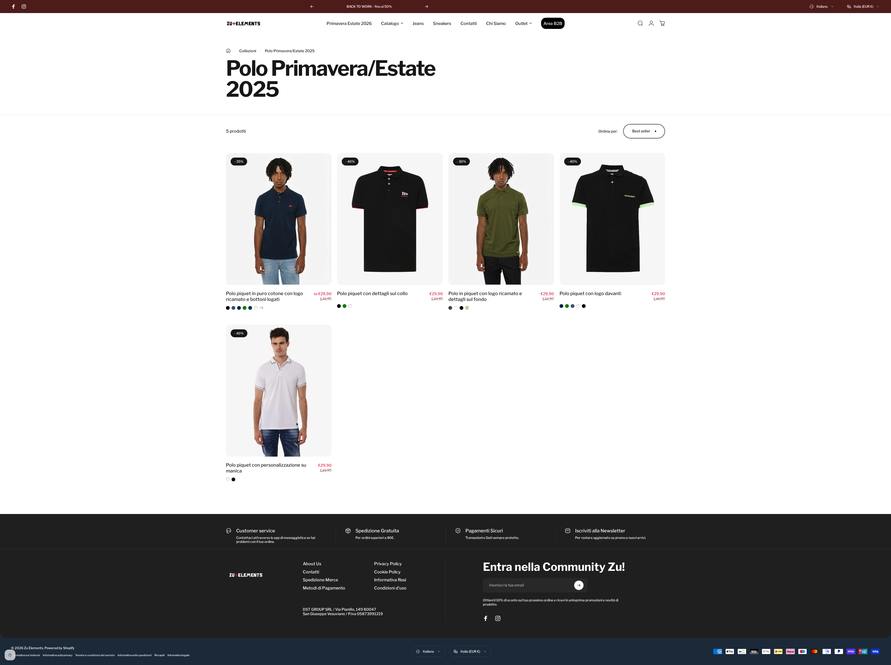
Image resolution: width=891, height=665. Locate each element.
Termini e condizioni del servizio (95, 655)
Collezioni (247, 51)
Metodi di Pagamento (324, 588)
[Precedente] (312, 6)
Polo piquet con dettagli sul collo (372, 293)
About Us (312, 563)
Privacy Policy (388, 563)
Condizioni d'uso (390, 588)
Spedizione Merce (320, 579)
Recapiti (159, 655)
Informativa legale (178, 655)
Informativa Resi (390, 579)
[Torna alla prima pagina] (228, 50)
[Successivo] (426, 6)
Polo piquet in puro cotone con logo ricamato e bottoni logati (264, 296)
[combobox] (821, 6)
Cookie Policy (387, 571)
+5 (261, 308)
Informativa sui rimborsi (25, 655)
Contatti (311, 571)
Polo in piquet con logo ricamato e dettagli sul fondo (485, 296)
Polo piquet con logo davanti (590, 293)
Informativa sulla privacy (57, 655)
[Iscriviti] (579, 585)
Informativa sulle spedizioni (135, 655)
